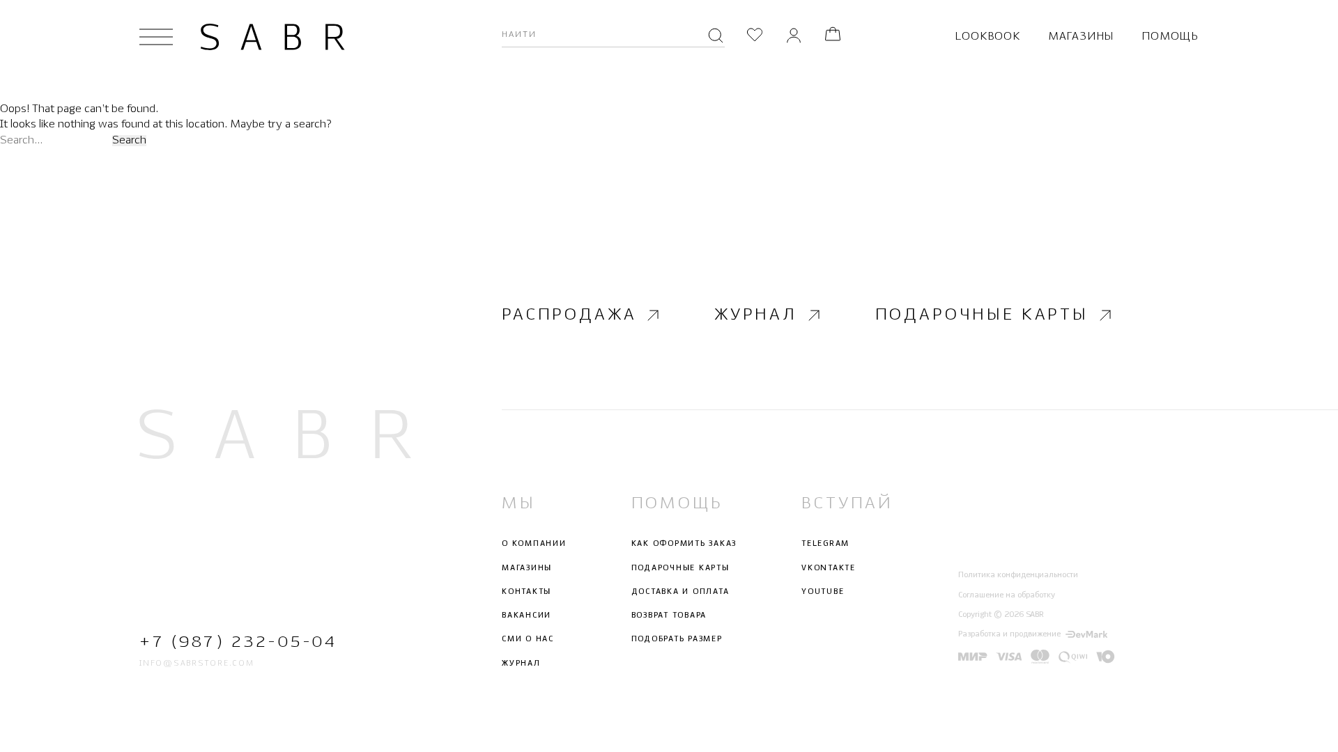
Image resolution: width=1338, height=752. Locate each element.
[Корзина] (833, 36)
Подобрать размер (677, 639)
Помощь (1170, 36)
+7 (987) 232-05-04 (238, 642)
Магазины (1081, 36)
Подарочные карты (982, 315)
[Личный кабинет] (794, 36)
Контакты (526, 591)
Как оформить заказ (684, 543)
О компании (534, 543)
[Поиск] (716, 36)
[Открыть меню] (156, 37)
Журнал (755, 315)
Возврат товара (669, 615)
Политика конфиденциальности (1018, 575)
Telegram (825, 543)
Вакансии (526, 615)
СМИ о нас (528, 639)
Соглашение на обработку (1006, 595)
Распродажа (569, 315)
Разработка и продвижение (1009, 634)
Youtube (822, 591)
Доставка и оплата (680, 591)
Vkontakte (828, 568)
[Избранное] (755, 36)
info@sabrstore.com (196, 663)
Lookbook (987, 36)
